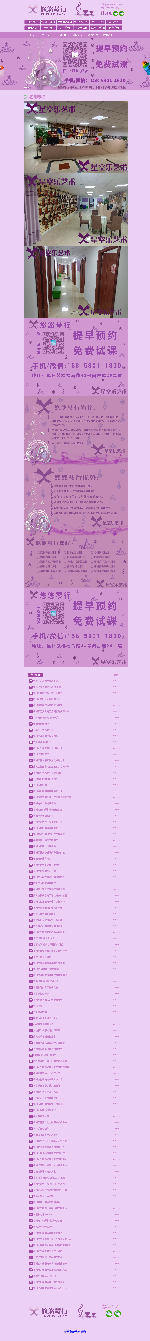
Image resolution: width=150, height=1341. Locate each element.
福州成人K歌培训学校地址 (46, 969)
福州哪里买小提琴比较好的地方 (49, 1153)
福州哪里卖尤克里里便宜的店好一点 (51, 711)
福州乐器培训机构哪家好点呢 (47, 907)
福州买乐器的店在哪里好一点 (47, 791)
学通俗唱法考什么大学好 (45, 1134)
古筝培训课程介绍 (42, 742)
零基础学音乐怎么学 (43, 1196)
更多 (116, 674)
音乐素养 (114, 22)
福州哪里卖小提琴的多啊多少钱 (49, 852)
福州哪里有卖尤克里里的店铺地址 (50, 1159)
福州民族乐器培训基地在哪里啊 (49, 963)
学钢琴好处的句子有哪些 (45, 840)
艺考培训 (114, 27)
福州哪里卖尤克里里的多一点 (47, 748)
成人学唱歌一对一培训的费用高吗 (50, 1061)
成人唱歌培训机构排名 (44, 1036)
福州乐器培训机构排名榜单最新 (49, 1104)
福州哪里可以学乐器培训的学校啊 (50, 1141)
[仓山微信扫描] (117, 1313)
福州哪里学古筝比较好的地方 (47, 693)
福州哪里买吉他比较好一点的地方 (50, 1122)
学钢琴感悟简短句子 (43, 815)
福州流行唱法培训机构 (44, 846)
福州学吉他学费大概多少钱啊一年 (50, 950)
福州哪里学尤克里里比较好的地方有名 (52, 1245)
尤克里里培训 (97, 27)
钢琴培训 (32, 27)
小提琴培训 (81, 27)
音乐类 (62, 35)
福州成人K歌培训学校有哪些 (47, 1220)
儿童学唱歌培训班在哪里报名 (47, 1257)
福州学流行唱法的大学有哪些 (47, 999)
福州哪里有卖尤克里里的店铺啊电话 (51, 1067)
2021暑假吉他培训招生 (44, 1055)
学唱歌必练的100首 (43, 1214)
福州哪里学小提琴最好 (44, 1110)
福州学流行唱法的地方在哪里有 (49, 834)
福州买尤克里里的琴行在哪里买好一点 (52, 1239)
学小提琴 (37, 1006)
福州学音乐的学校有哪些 (45, 736)
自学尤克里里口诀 (42, 957)
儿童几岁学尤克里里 (43, 730)
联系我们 (108, 35)
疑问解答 (77, 35)
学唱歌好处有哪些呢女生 (45, 987)
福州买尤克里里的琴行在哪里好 (49, 889)
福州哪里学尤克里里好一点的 (47, 1251)
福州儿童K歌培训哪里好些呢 (47, 809)
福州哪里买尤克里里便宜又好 (47, 773)
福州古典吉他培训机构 (44, 803)
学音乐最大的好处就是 (44, 914)
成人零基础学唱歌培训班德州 (47, 926)
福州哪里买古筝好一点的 (45, 1092)
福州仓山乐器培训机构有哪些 (47, 1049)
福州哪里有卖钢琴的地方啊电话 (49, 932)
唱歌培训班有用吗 (42, 858)
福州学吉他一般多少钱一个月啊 (49, 1184)
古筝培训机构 (40, 1012)
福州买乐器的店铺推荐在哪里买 (49, 1282)
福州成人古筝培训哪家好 (45, 1098)
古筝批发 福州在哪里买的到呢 (48, 944)
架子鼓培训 (97, 22)
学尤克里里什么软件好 (44, 1226)
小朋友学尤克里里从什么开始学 (49, 1042)
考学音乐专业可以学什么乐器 (47, 920)
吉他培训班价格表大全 (44, 1171)
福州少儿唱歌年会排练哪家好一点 (50, 1288)
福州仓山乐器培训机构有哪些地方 (50, 1263)
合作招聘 (93, 35)
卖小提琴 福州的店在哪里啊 (47, 687)
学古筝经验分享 (41, 993)
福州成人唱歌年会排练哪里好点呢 (50, 1269)
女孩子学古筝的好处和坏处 (46, 1030)
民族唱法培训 (65, 22)
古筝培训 (65, 27)
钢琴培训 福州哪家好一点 (46, 717)
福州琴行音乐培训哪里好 (75, 1331)
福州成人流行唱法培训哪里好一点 (50, 1190)
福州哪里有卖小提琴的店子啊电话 (50, 1208)
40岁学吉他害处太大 (43, 1024)
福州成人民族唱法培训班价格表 (49, 877)
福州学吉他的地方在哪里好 (46, 1202)
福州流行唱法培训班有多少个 (47, 1079)
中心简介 (47, 35)
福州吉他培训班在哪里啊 (45, 828)
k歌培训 (32, 22)
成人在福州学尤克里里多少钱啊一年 (51, 766)
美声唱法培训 (81, 22)
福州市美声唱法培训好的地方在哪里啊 (52, 797)
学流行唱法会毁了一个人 (45, 1018)
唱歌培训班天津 (41, 723)
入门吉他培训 (40, 785)
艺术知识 (35, 674)
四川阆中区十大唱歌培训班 (46, 699)
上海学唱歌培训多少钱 (44, 1276)
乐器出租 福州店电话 (43, 938)
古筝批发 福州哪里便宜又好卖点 (49, 1177)
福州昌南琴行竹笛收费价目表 (47, 705)
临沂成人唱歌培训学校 (44, 883)
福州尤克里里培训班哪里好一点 (49, 1147)
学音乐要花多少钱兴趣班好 (46, 1085)
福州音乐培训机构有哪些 (45, 779)
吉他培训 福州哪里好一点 (46, 981)
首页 (31, 35)
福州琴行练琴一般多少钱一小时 (49, 822)
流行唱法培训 (48, 22)
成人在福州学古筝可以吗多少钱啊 (50, 895)
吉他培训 (48, 27)
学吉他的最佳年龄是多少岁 (46, 680)
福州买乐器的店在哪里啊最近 (47, 1233)
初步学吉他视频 (41, 1128)
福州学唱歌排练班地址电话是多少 (50, 1165)
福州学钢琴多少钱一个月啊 (46, 865)
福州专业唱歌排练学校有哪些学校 (50, 975)
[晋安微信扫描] (109, 1313)
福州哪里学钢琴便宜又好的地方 (49, 760)
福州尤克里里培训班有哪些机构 (49, 901)
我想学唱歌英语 (41, 754)
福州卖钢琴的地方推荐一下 (46, 871)
